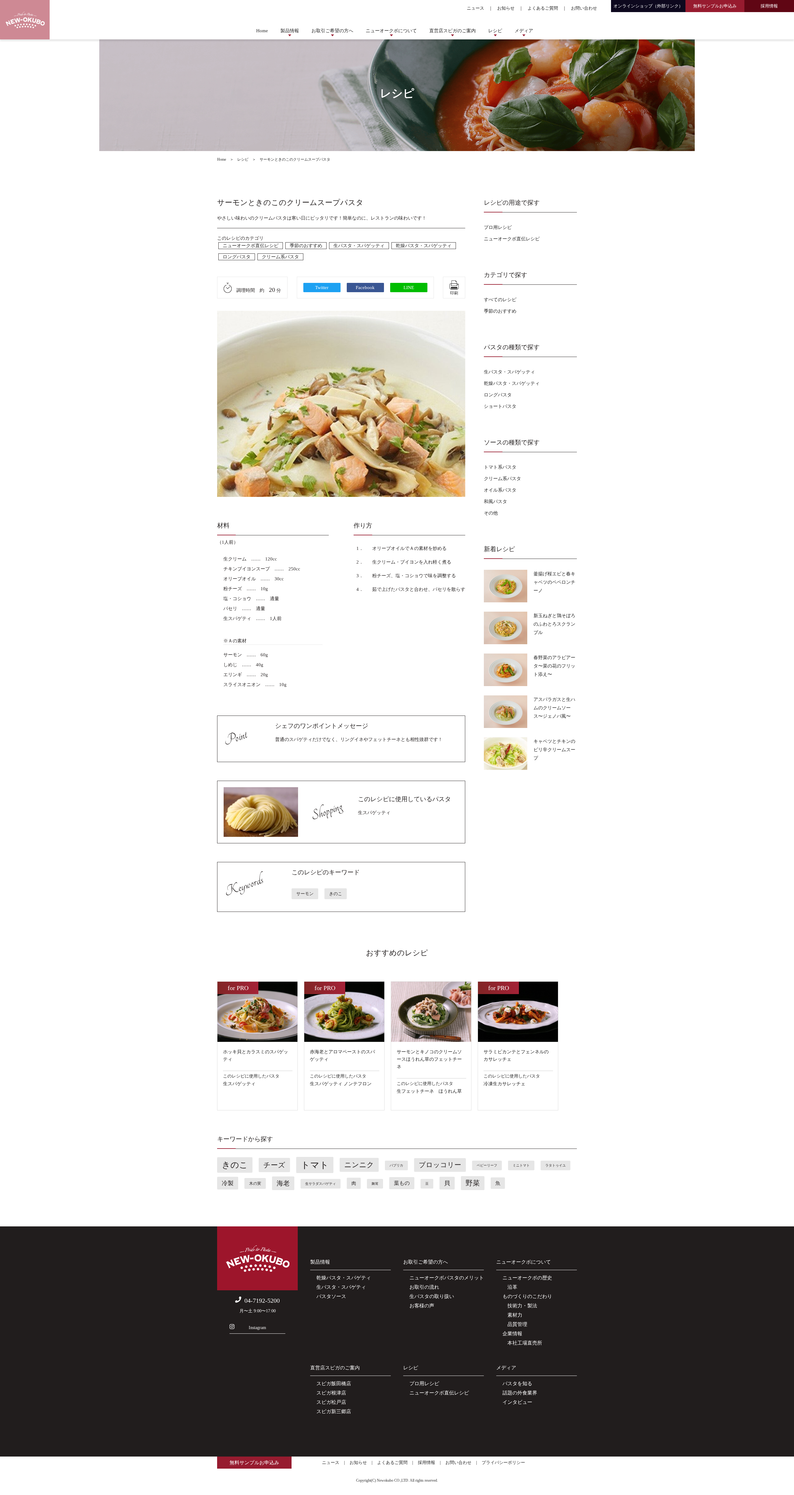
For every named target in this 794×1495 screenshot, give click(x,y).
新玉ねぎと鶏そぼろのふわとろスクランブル (554, 624)
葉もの (402, 1183)
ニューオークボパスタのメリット (446, 1277)
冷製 (228, 1183)
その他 (491, 513)
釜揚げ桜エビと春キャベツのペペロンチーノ (554, 582)
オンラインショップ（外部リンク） (648, 6)
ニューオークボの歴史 (527, 1277)
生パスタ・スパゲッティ (359, 245)
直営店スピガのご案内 (452, 30)
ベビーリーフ (487, 1165)
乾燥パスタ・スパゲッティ (424, 245)
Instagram (257, 1327)
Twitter (321, 287)
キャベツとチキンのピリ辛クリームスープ (554, 750)
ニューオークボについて (391, 30)
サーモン (305, 893)
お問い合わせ (584, 8)
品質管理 (514, 1324)
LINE (409, 287)
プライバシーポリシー (503, 1462)
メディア (524, 30)
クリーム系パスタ (280, 256)
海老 (283, 1183)
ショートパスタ (500, 406)
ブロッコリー (440, 1165)
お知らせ (506, 8)
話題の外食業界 (519, 1392)
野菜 (473, 1183)
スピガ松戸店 (331, 1402)
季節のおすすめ (306, 245)
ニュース (475, 8)
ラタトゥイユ (555, 1165)
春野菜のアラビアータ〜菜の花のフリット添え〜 (554, 666)
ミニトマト (521, 1165)
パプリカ (396, 1165)
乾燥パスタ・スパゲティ (343, 1277)
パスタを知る (517, 1383)
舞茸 (375, 1183)
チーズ (274, 1165)
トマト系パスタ (500, 467)
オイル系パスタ (500, 490)
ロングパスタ (237, 256)
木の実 (255, 1183)
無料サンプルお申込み (715, 6)
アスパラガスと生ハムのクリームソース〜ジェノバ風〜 (554, 708)
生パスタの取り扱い (431, 1296)
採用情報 (769, 6)
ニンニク (359, 1165)
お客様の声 (421, 1305)
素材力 (512, 1315)
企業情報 (512, 1333)
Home (262, 30)
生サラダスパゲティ (320, 1183)
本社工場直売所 (522, 1343)
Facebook (365, 287)
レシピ (495, 30)
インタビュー (517, 1402)
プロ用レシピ (498, 227)
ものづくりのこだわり (527, 1296)
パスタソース (331, 1296)
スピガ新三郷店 (333, 1411)
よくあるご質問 (543, 8)
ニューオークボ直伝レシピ (251, 245)
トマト (315, 1165)
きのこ (335, 893)
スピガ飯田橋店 (333, 1383)
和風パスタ (495, 501)
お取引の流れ (424, 1287)
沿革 (509, 1287)
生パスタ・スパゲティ (341, 1287)
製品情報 (289, 30)
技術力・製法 (519, 1305)
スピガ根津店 (331, 1392)
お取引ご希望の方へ (332, 30)
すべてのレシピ (500, 299)
